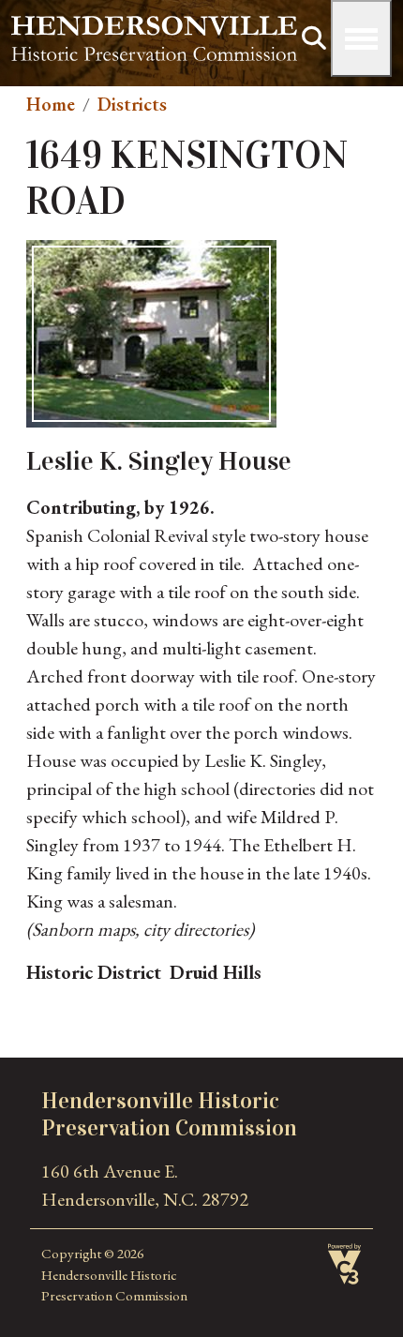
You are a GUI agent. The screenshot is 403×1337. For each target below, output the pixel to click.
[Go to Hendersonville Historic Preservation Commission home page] (154, 30)
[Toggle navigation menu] (361, 38)
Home (50, 104)
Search (314, 38)
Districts (132, 104)
